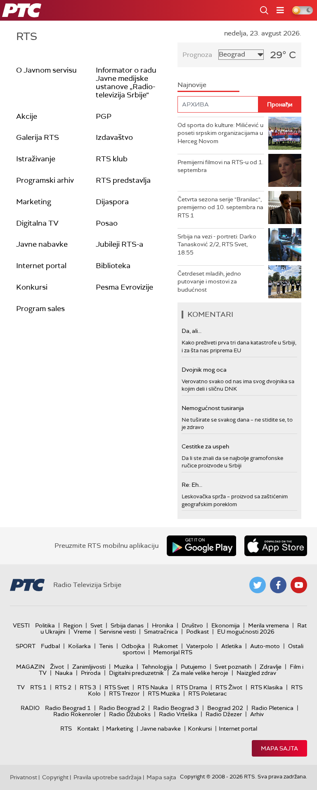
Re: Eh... (192, 484)
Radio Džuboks (130, 714)
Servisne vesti (117, 631)
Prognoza (197, 54)
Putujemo (193, 666)
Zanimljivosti (89, 666)
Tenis (106, 646)
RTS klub (112, 159)
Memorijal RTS (172, 652)
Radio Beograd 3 (176, 708)
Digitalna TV (37, 223)
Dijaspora (112, 202)
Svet (96, 625)
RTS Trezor (124, 693)
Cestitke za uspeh (205, 446)
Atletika (231, 646)
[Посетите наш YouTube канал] (299, 585)
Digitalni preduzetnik (136, 673)
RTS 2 (63, 687)
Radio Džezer (224, 714)
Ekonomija (225, 625)
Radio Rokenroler (77, 714)
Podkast (197, 631)
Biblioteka (113, 266)
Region (72, 625)
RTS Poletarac (207, 693)
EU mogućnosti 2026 (245, 631)
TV (21, 687)
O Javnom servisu (46, 70)
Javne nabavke (42, 244)
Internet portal (41, 266)
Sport (25, 646)
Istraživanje (35, 159)
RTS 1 (38, 687)
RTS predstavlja (123, 180)
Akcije (26, 116)
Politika (45, 625)
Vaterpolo (199, 646)
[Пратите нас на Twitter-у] (257, 585)
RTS (66, 728)
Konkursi (31, 287)
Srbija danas (127, 625)
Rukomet (165, 646)
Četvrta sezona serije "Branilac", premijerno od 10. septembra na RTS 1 (220, 207)
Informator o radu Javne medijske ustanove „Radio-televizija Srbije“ (126, 82)
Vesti (21, 625)
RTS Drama (191, 687)
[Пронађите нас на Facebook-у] (278, 585)
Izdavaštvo (114, 137)
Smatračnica (161, 631)
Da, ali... (191, 331)
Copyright (55, 777)
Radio (30, 708)
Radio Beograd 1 (68, 708)
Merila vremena (268, 625)
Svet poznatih (233, 666)
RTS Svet (116, 687)
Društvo (192, 625)
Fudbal (50, 646)
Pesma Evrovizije (124, 287)
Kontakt (88, 728)
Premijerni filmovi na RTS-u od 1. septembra (220, 166)
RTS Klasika (267, 687)
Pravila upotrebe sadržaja (107, 777)
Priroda (91, 673)
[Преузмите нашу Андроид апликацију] (201, 545)
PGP (103, 116)
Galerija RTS (37, 137)
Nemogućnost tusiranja (213, 408)
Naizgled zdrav (256, 673)
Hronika (162, 625)
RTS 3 (88, 687)
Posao (107, 223)
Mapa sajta (279, 748)
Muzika (123, 666)
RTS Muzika (164, 693)
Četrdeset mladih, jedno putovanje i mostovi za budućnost (209, 281)
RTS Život (228, 687)
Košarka (79, 646)
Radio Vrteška (178, 714)
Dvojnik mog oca (204, 369)
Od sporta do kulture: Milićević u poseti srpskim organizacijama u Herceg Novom (220, 133)
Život (57, 666)
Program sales (40, 309)
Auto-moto (265, 646)
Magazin (30, 666)
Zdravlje (271, 666)
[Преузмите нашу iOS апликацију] (275, 545)
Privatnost (23, 777)
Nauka (64, 673)
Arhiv (257, 714)
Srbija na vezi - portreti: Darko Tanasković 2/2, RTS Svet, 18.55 (216, 244)
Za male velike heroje (200, 673)
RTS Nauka (152, 687)
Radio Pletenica (272, 708)
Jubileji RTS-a (119, 244)
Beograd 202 (225, 708)
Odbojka (133, 646)
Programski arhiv (45, 180)
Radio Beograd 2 (122, 708)
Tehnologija (157, 666)
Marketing (33, 202)
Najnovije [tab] (191, 84)
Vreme (82, 631)
